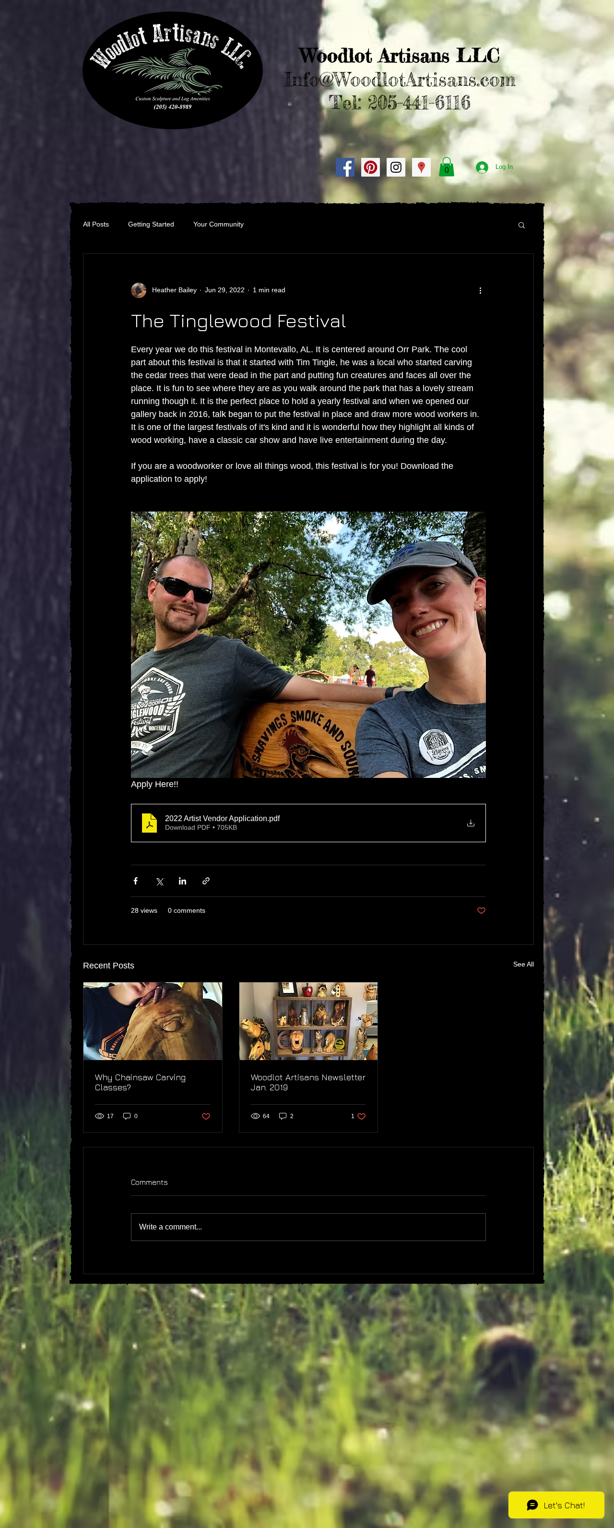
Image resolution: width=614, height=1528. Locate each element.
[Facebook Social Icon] (345, 167)
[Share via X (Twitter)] (159, 880)
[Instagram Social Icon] (396, 167)
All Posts (96, 224)
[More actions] (480, 290)
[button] (446, 167)
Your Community (218, 224)
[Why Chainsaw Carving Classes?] (152, 1021)
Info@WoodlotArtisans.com (400, 79)
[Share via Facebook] (135, 880)
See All (523, 964)
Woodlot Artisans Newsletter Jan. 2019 (308, 1082)
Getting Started (151, 224)
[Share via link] (206, 880)
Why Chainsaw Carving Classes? (140, 1082)
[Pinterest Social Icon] (370, 167)
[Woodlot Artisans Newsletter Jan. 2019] (308, 1021)
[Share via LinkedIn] (182, 880)
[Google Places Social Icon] (421, 167)
